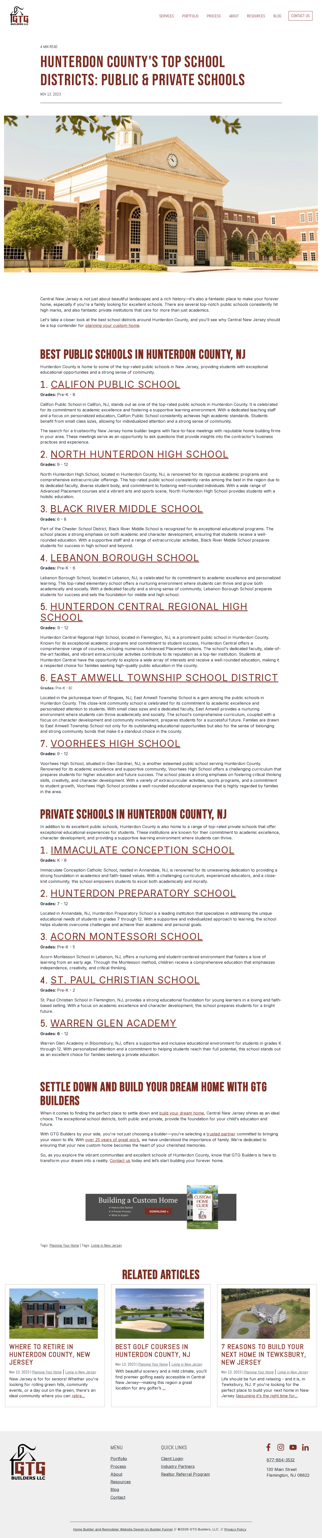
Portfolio (190, 16)
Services (166, 16)
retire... (78, 1395)
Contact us (120, 1160)
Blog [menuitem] (114, 1489)
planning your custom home (112, 325)
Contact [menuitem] (117, 1497)
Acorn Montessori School (126, 936)
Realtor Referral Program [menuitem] (185, 1474)
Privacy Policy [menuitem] (235, 1529)
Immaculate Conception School (142, 850)
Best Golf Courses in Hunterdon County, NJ (153, 1350)
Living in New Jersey (106, 1245)
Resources (256, 16)
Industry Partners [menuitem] (178, 1466)
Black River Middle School (126, 508)
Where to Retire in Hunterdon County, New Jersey (50, 1354)
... (164, 1387)
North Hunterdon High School (139, 454)
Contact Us (300, 16)
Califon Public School (115, 384)
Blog (277, 16)
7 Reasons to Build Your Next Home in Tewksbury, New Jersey (263, 1354)
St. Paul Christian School (125, 980)
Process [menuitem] (118, 1466)
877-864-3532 (281, 1459)
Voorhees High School (115, 743)
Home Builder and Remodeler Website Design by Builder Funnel (123, 1529)
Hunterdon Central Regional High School (144, 612)
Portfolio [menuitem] (118, 1458)
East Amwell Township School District (164, 677)
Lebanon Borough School (125, 557)
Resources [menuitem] (120, 1481)
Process (214, 16)
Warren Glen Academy (113, 1023)
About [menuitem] (116, 1474)
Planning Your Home (64, 1245)
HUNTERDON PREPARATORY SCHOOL (143, 893)
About (234, 16)
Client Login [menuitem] (172, 1458)
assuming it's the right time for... (267, 1395)
